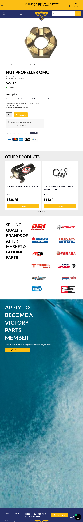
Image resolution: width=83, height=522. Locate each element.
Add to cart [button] (23, 206)
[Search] (78, 13)
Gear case (18, 65)
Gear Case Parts (28, 65)
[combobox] (63, 13)
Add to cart (21, 115)
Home (8, 65)
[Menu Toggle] (2, 5)
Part (12, 65)
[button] (38, 211)
